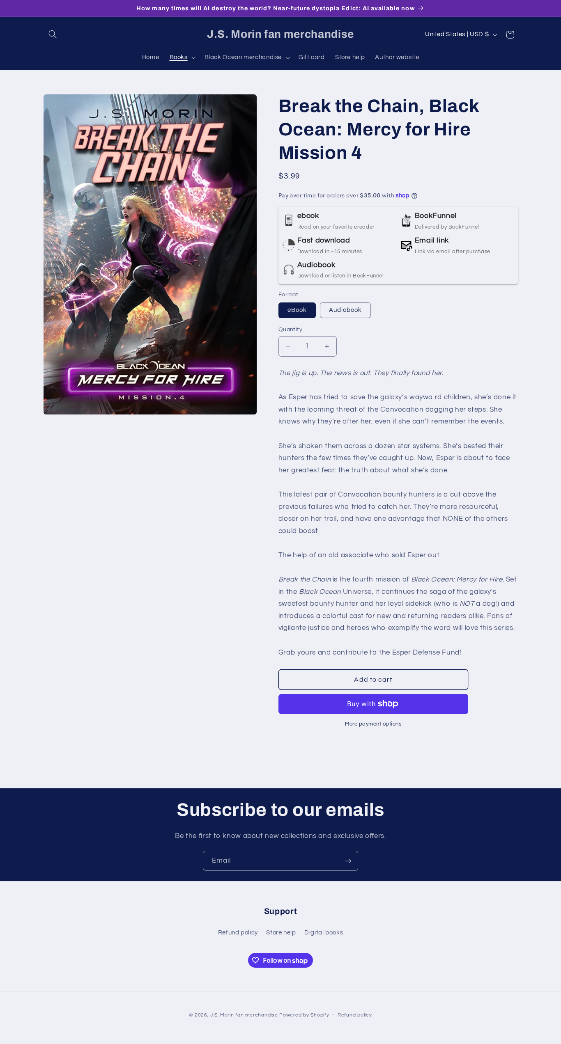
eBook (297, 310)
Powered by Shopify (304, 1014)
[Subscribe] (348, 861)
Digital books (323, 932)
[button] (53, 34)
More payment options (373, 724)
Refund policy (238, 932)
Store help (281, 932)
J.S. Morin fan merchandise (244, 1014)
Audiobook (345, 310)
